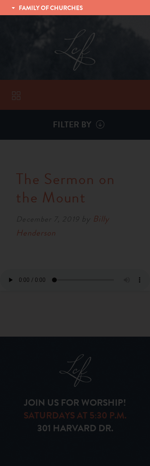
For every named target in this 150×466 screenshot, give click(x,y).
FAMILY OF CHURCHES (51, 8)
